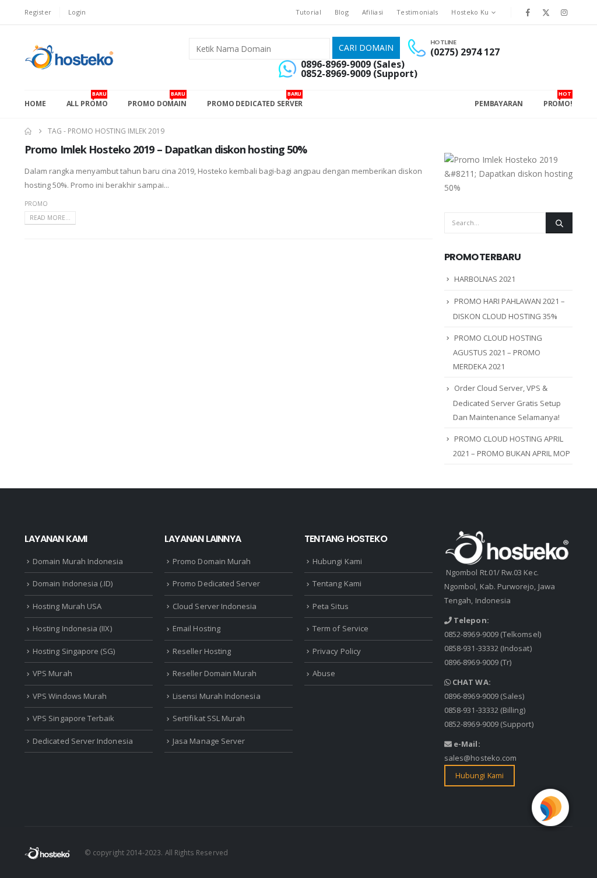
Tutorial (308, 12)
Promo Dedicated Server (255, 99)
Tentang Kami (336, 583)
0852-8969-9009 (471, 634)
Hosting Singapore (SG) (74, 651)
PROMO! (558, 99)
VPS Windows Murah (70, 696)
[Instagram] (564, 12)
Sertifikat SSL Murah (209, 718)
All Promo (87, 99)
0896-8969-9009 (471, 662)
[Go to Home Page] (27, 131)
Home (35, 104)
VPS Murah (52, 673)
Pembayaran (499, 104)
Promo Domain (157, 99)
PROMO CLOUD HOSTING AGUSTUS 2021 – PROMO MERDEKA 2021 (497, 352)
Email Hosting (196, 628)
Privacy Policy (336, 651)
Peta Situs (330, 606)
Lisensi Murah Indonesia (217, 696)
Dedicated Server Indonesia (83, 741)
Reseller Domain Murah (215, 673)
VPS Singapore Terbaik (73, 718)
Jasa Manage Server (209, 741)
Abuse (323, 673)
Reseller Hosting (202, 651)
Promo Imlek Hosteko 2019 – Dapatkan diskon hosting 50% (165, 149)
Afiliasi (372, 12)
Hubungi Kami (337, 561)
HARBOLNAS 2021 (484, 279)
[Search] (559, 222)
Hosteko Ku (470, 12)
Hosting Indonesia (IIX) (72, 628)
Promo (36, 204)
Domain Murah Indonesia (78, 561)
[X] (546, 12)
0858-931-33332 (471, 648)
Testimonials (417, 12)
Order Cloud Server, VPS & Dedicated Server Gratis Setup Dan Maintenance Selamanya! (507, 402)
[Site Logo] (70, 57)
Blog (342, 12)
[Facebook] (527, 12)
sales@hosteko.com (480, 758)
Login (77, 12)
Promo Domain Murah (212, 561)
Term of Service (340, 628)
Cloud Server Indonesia (215, 606)
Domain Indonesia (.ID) (73, 583)
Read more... (50, 218)
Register (37, 12)
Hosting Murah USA (67, 606)
